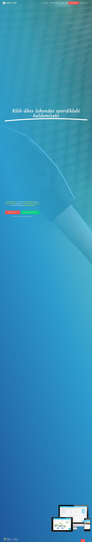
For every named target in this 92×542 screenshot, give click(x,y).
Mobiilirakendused (54, 2)
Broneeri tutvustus (30, 212)
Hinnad (62, 2)
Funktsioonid (45, 2)
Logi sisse (82, 2)
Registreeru (74, 3)
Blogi (66, 2)
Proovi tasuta (12, 212)
